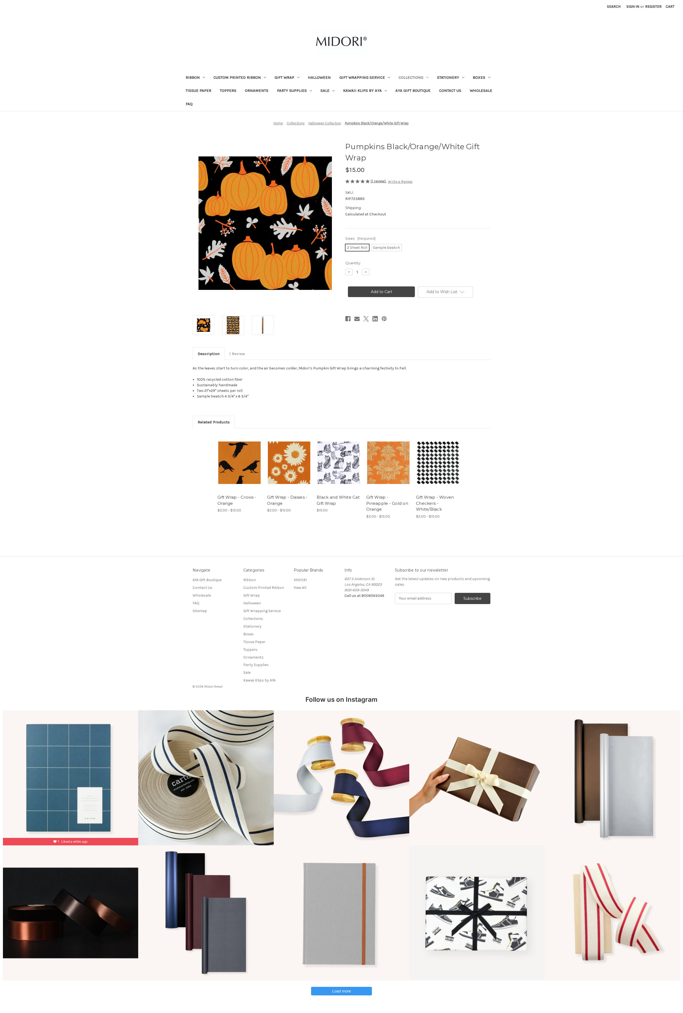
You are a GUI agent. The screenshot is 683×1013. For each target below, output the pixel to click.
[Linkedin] (375, 318)
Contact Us (450, 90)
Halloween (319, 77)
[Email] (357, 318)
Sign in (632, 6)
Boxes (479, 77)
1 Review (237, 353)
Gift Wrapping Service (362, 77)
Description (209, 353)
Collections (411, 77)
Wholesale (481, 90)
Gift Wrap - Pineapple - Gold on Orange (387, 503)
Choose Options (239, 467)
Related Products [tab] (214, 422)
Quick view (235, 458)
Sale (324, 90)
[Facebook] (348, 318)
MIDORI (300, 580)
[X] (366, 318)
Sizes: (360, 238)
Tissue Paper (198, 90)
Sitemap (200, 611)
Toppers (228, 90)
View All (300, 587)
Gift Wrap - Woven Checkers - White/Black (435, 503)
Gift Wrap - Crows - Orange (236, 500)
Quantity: (353, 263)
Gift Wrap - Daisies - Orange (287, 500)
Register (653, 6)
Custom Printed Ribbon (237, 77)
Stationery (448, 77)
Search (614, 6)
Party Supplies (292, 90)
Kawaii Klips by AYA (362, 90)
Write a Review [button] (400, 181)
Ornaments (256, 90)
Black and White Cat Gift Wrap (338, 500)
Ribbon (193, 77)
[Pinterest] (384, 318)
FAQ (189, 103)
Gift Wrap (284, 77)
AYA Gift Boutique (413, 90)
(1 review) (379, 181)
